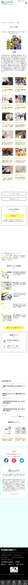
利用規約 (17, 562)
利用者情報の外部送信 (7, 562)
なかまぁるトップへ (14, 199)
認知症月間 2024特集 (6, 87)
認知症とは (13, 216)
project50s (4, 436)
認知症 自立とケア (6, 122)
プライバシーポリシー (7, 559)
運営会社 (3, 564)
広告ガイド (11, 564)
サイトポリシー (5, 557)
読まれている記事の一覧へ (13, 327)
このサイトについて (14, 493)
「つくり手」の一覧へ (14, 193)
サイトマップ (17, 555)
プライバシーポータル (17, 557)
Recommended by (15, 416)
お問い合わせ (19, 564)
